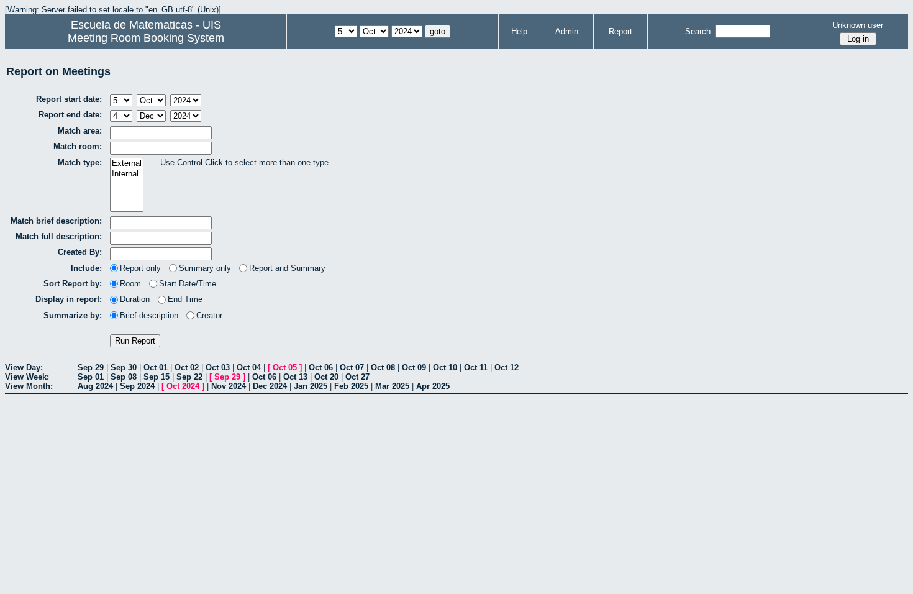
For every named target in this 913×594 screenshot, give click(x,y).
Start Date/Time (187, 283)
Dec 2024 (270, 386)
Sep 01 (91, 377)
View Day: (24, 367)
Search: (699, 31)
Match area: (80, 130)
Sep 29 (91, 367)
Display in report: (68, 299)
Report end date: (70, 114)
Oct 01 (155, 367)
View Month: (29, 386)
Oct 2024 (182, 386)
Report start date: (69, 99)
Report (620, 31)
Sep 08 (124, 377)
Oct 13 (295, 377)
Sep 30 (124, 367)
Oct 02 (187, 367)
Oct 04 (249, 367)
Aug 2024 (95, 386)
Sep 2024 (137, 386)
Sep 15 (156, 377)
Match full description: (59, 236)
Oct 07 (352, 367)
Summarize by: (72, 315)
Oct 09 (414, 367)
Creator (209, 315)
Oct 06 (321, 367)
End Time (185, 299)
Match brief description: (56, 221)
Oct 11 (476, 367)
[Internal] (127, 174)
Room (130, 283)
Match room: (77, 146)
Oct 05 (285, 367)
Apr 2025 (433, 386)
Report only (140, 268)
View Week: (27, 377)
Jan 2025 (310, 386)
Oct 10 (445, 367)
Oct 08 (383, 367)
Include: (86, 268)
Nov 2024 (228, 386)
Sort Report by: (72, 283)
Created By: (80, 252)
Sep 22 (189, 377)
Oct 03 (218, 367)
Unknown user (857, 25)
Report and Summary (287, 268)
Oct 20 (326, 377)
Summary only (205, 268)
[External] (127, 163)
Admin (566, 31)
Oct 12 (506, 367)
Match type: (80, 162)
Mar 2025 (392, 386)
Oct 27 (357, 377)
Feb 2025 (351, 386)
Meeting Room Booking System (146, 38)
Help (519, 31)
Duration (135, 299)
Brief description (149, 315)
